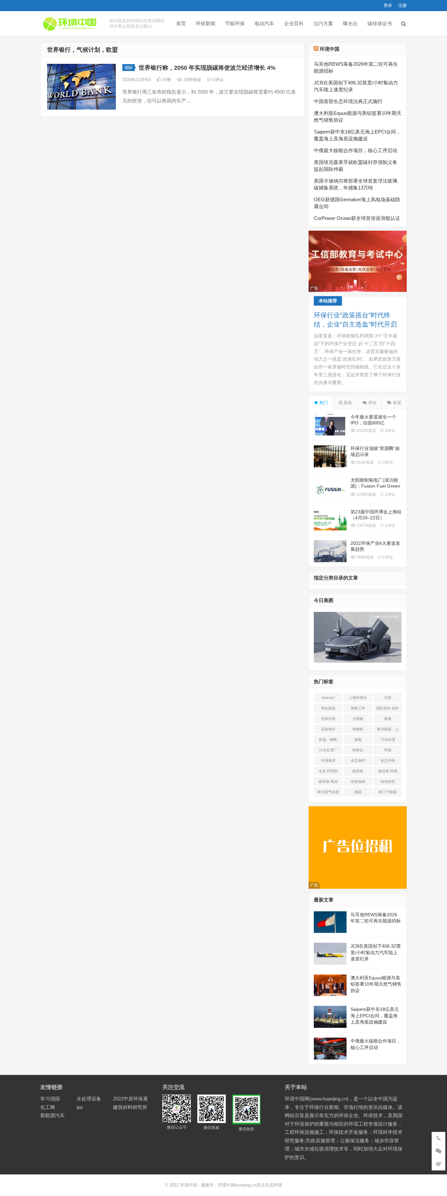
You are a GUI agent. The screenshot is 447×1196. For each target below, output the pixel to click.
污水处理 (388, 739)
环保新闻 (205, 23)
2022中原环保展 (130, 1098)
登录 (388, 5)
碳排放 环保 (387, 771)
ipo (80, 1107)
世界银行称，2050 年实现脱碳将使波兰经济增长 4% (207, 67)
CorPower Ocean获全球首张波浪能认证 (357, 218)
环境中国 (329, 49)
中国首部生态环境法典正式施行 (348, 101)
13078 (365, 525)
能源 (358, 792)
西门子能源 (388, 792)
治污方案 (323, 23)
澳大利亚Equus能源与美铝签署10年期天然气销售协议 (376, 984)
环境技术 (328, 760)
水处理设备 (89, 1098)
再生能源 (328, 708)
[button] (373, 616)
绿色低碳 (358, 781)
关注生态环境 (269, 1185)
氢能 (358, 739)
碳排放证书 (379, 23)
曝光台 (350, 23)
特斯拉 (357, 750)
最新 (347, 402)
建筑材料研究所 (130, 1107)
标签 (397, 402)
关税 (387, 698)
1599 (191, 79)
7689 (364, 557)
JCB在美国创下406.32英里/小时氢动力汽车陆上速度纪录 (375, 952)
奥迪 (387, 719)
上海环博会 (358, 698)
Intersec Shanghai (328, 699)
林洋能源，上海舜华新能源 (388, 730)
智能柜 (357, 729)
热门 (323, 402)
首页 (181, 23)
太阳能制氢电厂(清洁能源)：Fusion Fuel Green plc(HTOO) (375, 485)
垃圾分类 (328, 719)
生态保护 (358, 760)
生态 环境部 (328, 771)
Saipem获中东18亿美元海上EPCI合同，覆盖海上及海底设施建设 (374, 1016)
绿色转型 (388, 781)
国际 (128, 67)
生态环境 (388, 760)
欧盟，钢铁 (328, 739)
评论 (372, 402)
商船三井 (358, 708)
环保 (387, 750)
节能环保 (235, 23)
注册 (402, 5)
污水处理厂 (328, 750)
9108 (364, 462)
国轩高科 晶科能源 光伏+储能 (387, 709)
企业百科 (294, 23)
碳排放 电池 (328, 781)
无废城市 (328, 729)
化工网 (47, 1107)
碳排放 (357, 771)
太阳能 (357, 719)
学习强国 (50, 1098)
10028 (365, 430)
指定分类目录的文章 (336, 577)
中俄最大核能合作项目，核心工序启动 (355, 150)
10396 (365, 494)
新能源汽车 (52, 1115)
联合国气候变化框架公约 (328, 793)
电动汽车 (264, 23)
